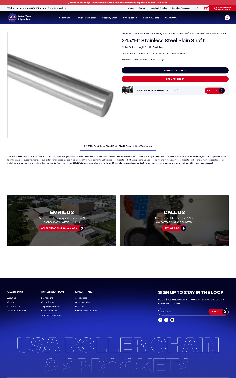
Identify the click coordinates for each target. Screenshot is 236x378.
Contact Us (12, 302)
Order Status (47, 302)
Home (125, 33)
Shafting (158, 33)
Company (15, 292)
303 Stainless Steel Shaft (176, 33)
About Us (11, 298)
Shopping (83, 292)
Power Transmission (140, 33)
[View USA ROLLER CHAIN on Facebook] (166, 320)
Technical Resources (51, 315)
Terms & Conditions (16, 310)
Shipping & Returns (50, 306)
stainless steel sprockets (214, 160)
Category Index (82, 302)
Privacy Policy (13, 306)
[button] (227, 17)
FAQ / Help (80, 306)
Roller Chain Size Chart (86, 310)
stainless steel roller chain (190, 160)
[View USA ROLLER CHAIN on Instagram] (160, 320)
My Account (47, 298)
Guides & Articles (49, 310)
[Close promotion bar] (232, 2)
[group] (118, 2)
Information (52, 292)
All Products (81, 298)
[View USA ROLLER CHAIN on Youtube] (172, 320)
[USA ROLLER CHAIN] (19, 18)
